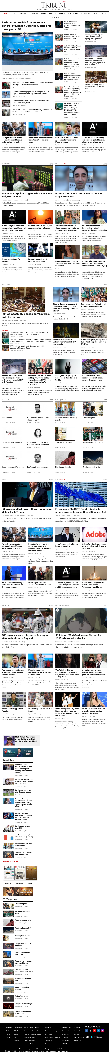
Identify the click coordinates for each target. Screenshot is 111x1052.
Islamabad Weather (30, 1044)
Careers (47, 1044)
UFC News (65, 1034)
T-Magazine (86, 14)
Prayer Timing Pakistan (31, 1027)
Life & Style (73, 14)
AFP (3, 515)
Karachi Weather (29, 1037)
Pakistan (23, 14)
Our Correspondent (7, 200)
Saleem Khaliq (6, 642)
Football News (67, 1031)
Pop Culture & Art (60, 642)
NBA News (65, 1037)
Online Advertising (51, 1031)
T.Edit (16, 1031)
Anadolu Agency (6, 78)
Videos (16, 1040)
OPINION (5, 400)
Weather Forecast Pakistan (33, 1034)
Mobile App (77, 1040)
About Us (48, 1027)
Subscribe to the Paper (52, 1037)
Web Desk (15, 78)
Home (5, 14)
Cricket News (66, 1027)
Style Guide (77, 1027)
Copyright (77, 1034)
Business (34, 14)
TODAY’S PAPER (43, 9)
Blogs (96, 14)
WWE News (66, 1044)
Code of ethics (79, 1037)
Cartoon (55, 18)
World (43, 14)
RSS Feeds (48, 1034)
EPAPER (70, 9)
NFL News (65, 1040)
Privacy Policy (78, 1031)
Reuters (6, 515)
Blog (15, 1037)
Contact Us (48, 1040)
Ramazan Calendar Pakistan (33, 1031)
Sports (52, 14)
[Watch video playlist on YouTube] (18, 752)
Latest (13, 14)
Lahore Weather (29, 1040)
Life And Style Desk (61, 200)
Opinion (62, 14)
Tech (104, 14)
